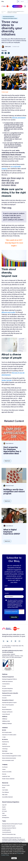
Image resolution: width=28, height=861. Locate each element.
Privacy (19, 853)
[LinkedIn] (7, 641)
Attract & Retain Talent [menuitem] (7, 753)
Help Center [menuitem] (5, 794)
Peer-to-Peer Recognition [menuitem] (8, 704)
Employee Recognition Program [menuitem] (9, 702)
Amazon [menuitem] (4, 809)
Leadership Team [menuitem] (6, 776)
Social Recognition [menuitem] (6, 830)
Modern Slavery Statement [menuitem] (8, 778)
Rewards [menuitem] (4, 707)
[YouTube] (19, 641)
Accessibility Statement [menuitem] (7, 796)
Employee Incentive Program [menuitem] (8, 825)
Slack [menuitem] (3, 813)
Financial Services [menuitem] (6, 746)
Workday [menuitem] (4, 815)
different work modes (8, 312)
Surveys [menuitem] (4, 686)
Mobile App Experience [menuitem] (7, 681)
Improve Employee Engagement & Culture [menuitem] (11, 755)
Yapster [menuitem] (4, 807)
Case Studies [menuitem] (5, 789)
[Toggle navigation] (24, 6)
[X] (3, 641)
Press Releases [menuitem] (5, 792)
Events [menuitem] (3, 787)
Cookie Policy (5, 855)
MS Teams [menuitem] (4, 811)
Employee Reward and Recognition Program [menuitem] (12, 823)
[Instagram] (15, 641)
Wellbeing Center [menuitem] (6, 721)
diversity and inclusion (19, 117)
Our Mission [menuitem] (5, 767)
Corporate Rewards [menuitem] (6, 832)
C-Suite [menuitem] (4, 737)
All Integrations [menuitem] (5, 817)
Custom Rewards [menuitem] (6, 714)
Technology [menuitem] (4, 748)
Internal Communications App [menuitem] (9, 834)
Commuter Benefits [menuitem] (6, 695)
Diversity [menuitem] (4, 774)
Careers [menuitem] (4, 769)
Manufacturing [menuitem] (5, 741)
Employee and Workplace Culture (10, 18)
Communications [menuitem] (6, 683)
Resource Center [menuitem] (6, 785)
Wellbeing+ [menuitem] (4, 718)
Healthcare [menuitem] (4, 744)
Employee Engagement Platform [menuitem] (9, 679)
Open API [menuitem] (4, 804)
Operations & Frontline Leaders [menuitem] (9, 734)
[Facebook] (11, 641)
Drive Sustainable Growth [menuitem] (8, 760)
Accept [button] (14, 858)
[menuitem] (8, 676)
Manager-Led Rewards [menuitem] (7, 711)
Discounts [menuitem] (4, 697)
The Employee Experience (8, 16)
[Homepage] (5, 6)
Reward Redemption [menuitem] (7, 709)
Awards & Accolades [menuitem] (7, 771)
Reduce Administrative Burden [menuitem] (9, 758)
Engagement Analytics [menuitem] (7, 690)
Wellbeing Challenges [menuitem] (7, 723)
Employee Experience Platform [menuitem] (9, 828)
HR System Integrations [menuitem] (7, 688)
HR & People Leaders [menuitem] (7, 732)
